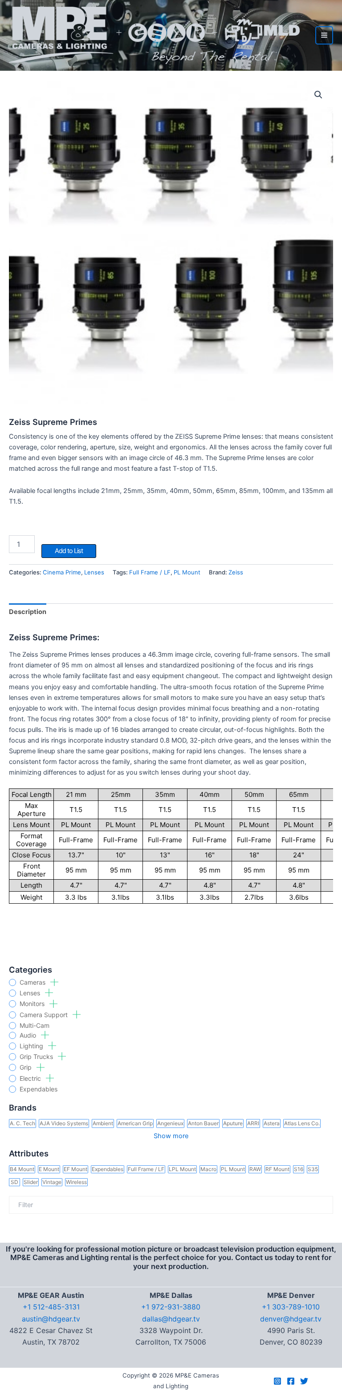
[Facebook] (291, 1381)
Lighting (32, 1046)
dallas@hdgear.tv (171, 1318)
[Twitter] (304, 1381)
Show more (171, 1136)
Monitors (33, 1003)
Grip (26, 1067)
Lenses (31, 993)
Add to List (69, 551)
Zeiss (235, 572)
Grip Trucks (37, 1056)
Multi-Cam (34, 1025)
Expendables (38, 1089)
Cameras (33, 982)
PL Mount (187, 572)
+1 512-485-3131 (51, 1306)
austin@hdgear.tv (51, 1318)
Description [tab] (27, 612)
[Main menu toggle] (324, 35)
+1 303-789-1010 (291, 1306)
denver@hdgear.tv (291, 1318)
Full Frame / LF (150, 572)
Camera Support (44, 1014)
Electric (31, 1078)
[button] (318, 95)
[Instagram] (277, 1381)
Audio (29, 1035)
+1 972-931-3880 (170, 1306)
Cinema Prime (62, 572)
